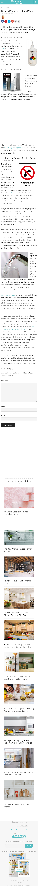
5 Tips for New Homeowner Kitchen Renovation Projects (19, 773)
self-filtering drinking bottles (13, 148)
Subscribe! (19, 869)
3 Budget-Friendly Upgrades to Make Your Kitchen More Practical (18, 741)
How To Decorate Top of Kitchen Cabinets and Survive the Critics (18, 645)
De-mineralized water (8, 295)
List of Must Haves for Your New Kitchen (17, 805)
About (22, 880)
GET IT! (29, 846)
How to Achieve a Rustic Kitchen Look (17, 582)
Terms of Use (21, 851)
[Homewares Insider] (19, 824)
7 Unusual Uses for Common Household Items (16, 513)
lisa (9, 17)
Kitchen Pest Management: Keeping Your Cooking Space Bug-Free (19, 709)
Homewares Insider (16, 2)
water (3, 49)
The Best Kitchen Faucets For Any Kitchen (18, 550)
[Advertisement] (19, 122)
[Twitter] (16, 830)
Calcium (12, 193)
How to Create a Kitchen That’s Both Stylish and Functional (17, 677)
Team (27, 880)
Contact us (19, 882)
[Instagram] (21, 830)
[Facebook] (11, 830)
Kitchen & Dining (5, 7)
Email (3, 415)
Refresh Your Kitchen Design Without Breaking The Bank (16, 613)
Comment (5, 381)
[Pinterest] (26, 830)
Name (4, 406)
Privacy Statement (31, 851)
